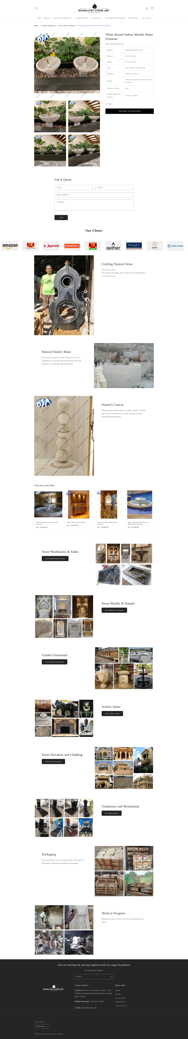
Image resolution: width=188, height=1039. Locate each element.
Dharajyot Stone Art (45, 1034)
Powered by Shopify (57, 1034)
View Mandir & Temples (114, 610)
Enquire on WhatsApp (130, 111)
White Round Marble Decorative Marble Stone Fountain (138, 523)
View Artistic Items (112, 713)
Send (61, 217)
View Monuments (111, 813)
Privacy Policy (120, 998)
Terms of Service (121, 1006)
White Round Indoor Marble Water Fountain (94, 25)
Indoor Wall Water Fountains (76, 522)
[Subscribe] (111, 976)
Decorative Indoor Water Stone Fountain (107, 523)
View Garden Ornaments (54, 662)
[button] (36, 8)
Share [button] (110, 104)
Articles (118, 994)
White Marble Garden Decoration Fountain (47, 523)
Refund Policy (120, 1002)
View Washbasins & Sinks (55, 558)
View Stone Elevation (53, 761)
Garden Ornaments (49, 25)
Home (36, 25)
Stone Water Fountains (67, 25)
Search (117, 990)
